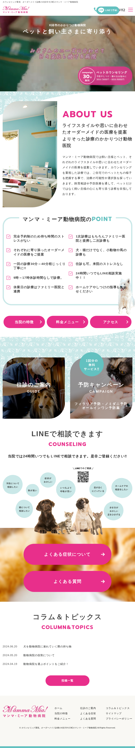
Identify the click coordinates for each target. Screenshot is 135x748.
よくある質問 (68, 581)
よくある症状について (67, 554)
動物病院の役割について (38, 655)
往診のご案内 (88, 708)
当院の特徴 (24, 322)
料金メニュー (67, 322)
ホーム (58, 708)
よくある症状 (88, 713)
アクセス (110, 322)
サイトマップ (114, 713)
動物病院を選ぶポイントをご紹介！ (46, 663)
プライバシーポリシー (119, 718)
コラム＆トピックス (118, 708)
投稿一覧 (68, 680)
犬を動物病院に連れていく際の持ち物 (47, 646)
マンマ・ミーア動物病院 (59, 728)
